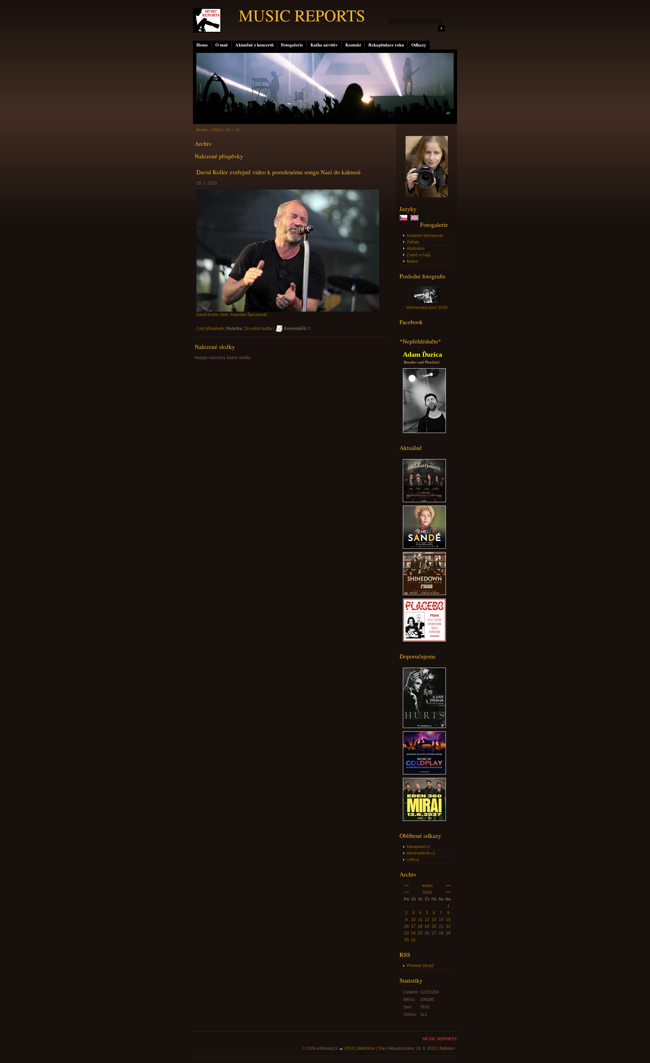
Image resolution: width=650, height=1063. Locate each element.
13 (434, 919)
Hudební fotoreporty (425, 235)
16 (406, 926)
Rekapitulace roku (386, 44)
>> (448, 885)
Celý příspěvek (210, 328)
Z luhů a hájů (419, 255)
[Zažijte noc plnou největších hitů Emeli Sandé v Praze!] (424, 547)
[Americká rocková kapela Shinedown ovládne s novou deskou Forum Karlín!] (424, 593)
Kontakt (353, 44)
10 (413, 919)
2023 (427, 892)
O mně (221, 44)
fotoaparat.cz (418, 846)
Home (202, 44)
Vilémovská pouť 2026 (427, 307)
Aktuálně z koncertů (254, 44)
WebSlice (366, 1048)
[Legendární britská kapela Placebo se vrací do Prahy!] (424, 640)
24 (413, 933)
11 (420, 919)
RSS (350, 1048)
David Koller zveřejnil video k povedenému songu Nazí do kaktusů (278, 172)
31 (413, 940)
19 (427, 926)
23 (406, 933)
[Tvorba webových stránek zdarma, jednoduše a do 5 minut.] (341, 1048)
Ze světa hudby (258, 328)
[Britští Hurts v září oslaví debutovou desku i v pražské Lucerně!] (424, 726)
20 (434, 926)
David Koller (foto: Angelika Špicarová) (231, 314)
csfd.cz (413, 859)
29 (448, 933)
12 (427, 919)
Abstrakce (416, 248)
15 (448, 919)
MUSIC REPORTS (302, 15)
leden (427, 885)
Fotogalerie (292, 44)
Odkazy (418, 44)
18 (420, 926)
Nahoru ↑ (448, 1048)
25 (420, 933)
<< (406, 885)
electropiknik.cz (421, 853)
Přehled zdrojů (420, 965)
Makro (412, 261)
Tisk (381, 1048)
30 (406, 940)
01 (228, 129)
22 (448, 926)
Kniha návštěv (324, 44)
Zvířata (413, 242)
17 (413, 926)
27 (434, 933)
